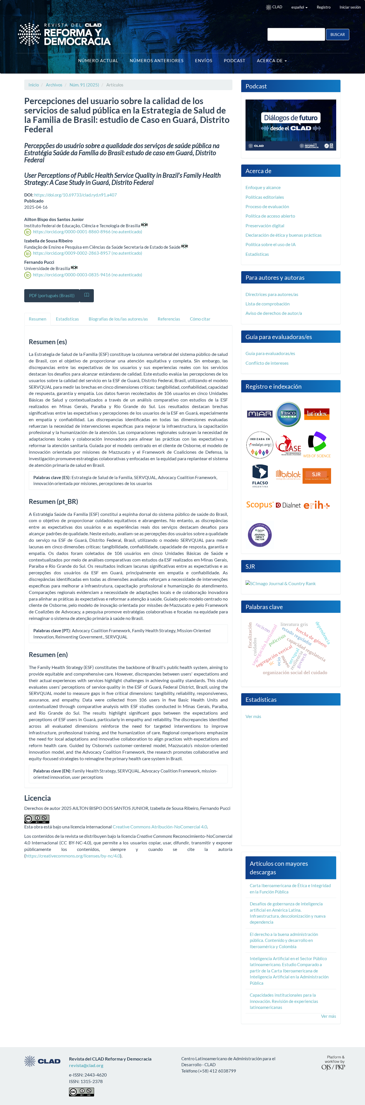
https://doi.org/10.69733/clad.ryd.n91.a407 (75, 194)
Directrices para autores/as (272, 294)
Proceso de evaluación (267, 206)
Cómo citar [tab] (200, 318)
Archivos (54, 84)
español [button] (298, 7)
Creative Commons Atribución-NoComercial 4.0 (160, 826)
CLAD (276, 7)
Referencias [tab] (169, 318)
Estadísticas (257, 254)
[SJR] (317, 475)
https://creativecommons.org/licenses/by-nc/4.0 (73, 855)
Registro (323, 7)
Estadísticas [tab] (67, 318)
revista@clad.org (86, 1065)
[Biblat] (288, 475)
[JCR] (260, 534)
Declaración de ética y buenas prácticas (284, 235)
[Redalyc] (260, 444)
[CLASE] (288, 444)
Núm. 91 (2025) (84, 84)
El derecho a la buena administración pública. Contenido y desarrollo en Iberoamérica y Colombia (284, 940)
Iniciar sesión (350, 7)
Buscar (337, 34)
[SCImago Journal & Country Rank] (281, 582)
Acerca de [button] (270, 60)
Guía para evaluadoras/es (270, 353)
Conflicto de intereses (267, 363)
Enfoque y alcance (263, 187)
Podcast (235, 60)
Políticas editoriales (265, 197)
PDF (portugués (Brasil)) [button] (52, 295)
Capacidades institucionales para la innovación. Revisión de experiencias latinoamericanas (284, 1001)
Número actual (98, 60)
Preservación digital (265, 225)
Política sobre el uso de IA (271, 244)
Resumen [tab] (37, 318)
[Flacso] (260, 475)
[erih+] (317, 504)
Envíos (203, 60)
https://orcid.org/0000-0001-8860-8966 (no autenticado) (87, 231)
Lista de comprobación (268, 303)
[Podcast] (291, 124)
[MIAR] (260, 413)
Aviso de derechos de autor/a (274, 313)
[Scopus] (260, 504)
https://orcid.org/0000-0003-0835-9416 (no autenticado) (87, 274)
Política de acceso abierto (270, 215)
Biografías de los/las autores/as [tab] (118, 318)
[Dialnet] (288, 504)
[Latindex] (317, 413)
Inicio (34, 84)
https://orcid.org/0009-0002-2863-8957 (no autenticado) (87, 253)
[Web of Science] (317, 444)
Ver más (253, 716)
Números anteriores (157, 60)
